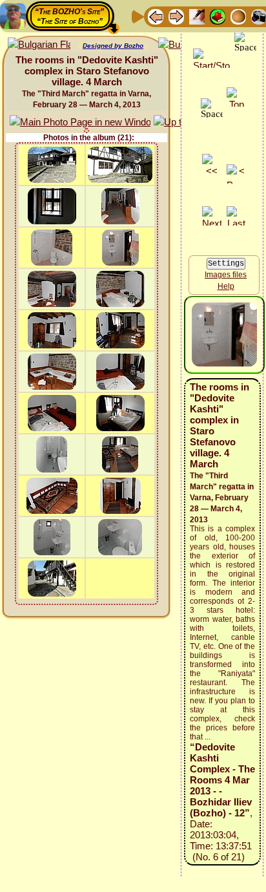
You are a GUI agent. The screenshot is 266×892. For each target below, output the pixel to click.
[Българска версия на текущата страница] (39, 45)
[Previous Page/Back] (155, 15)
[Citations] (217, 15)
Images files (226, 274)
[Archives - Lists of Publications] (197, 15)
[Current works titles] (238, 15)
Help (226, 286)
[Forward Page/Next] (176, 15)
